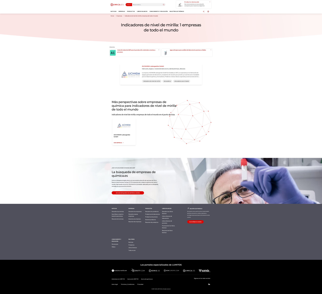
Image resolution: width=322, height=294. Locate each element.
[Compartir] (203, 12)
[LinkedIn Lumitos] (209, 284)
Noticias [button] (114, 11)
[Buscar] (164, 5)
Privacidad (140, 284)
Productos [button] (131, 11)
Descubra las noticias (118, 211)
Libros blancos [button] (142, 11)
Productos (131, 245)
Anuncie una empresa (134, 219)
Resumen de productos (151, 222)
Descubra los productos (152, 211)
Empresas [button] (122, 11)
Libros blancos (132, 247)
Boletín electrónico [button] (177, 11)
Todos (128, 4)
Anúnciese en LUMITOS (118, 279)
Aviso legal (115, 284)
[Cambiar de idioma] (208, 12)
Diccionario (115, 244)
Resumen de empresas (134, 221)
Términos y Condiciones (127, 284)
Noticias (130, 242)
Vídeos (113, 247)
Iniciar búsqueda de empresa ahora (128, 193)
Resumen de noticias (118, 219)
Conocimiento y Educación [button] (159, 11)
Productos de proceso (151, 217)
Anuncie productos (150, 219)
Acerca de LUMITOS (132, 279)
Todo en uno (132, 250)
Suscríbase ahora (195, 222)
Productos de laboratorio (152, 214)
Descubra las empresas (135, 211)
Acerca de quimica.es (147, 279)
